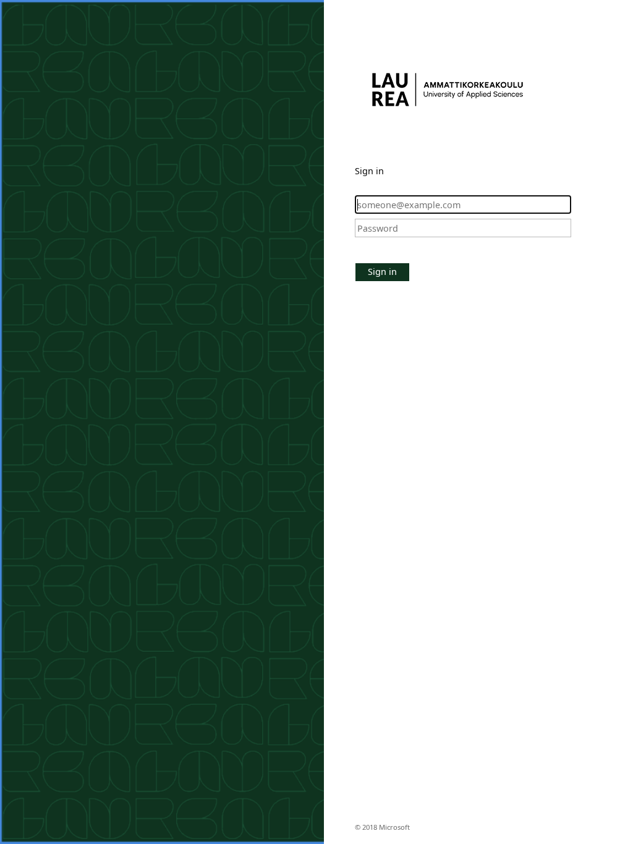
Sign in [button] (382, 271)
